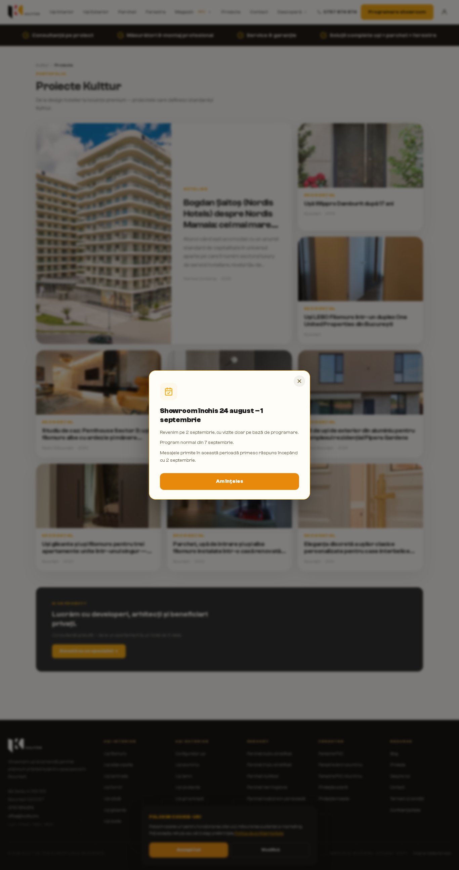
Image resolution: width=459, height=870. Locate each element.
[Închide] (299, 381)
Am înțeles (229, 481)
